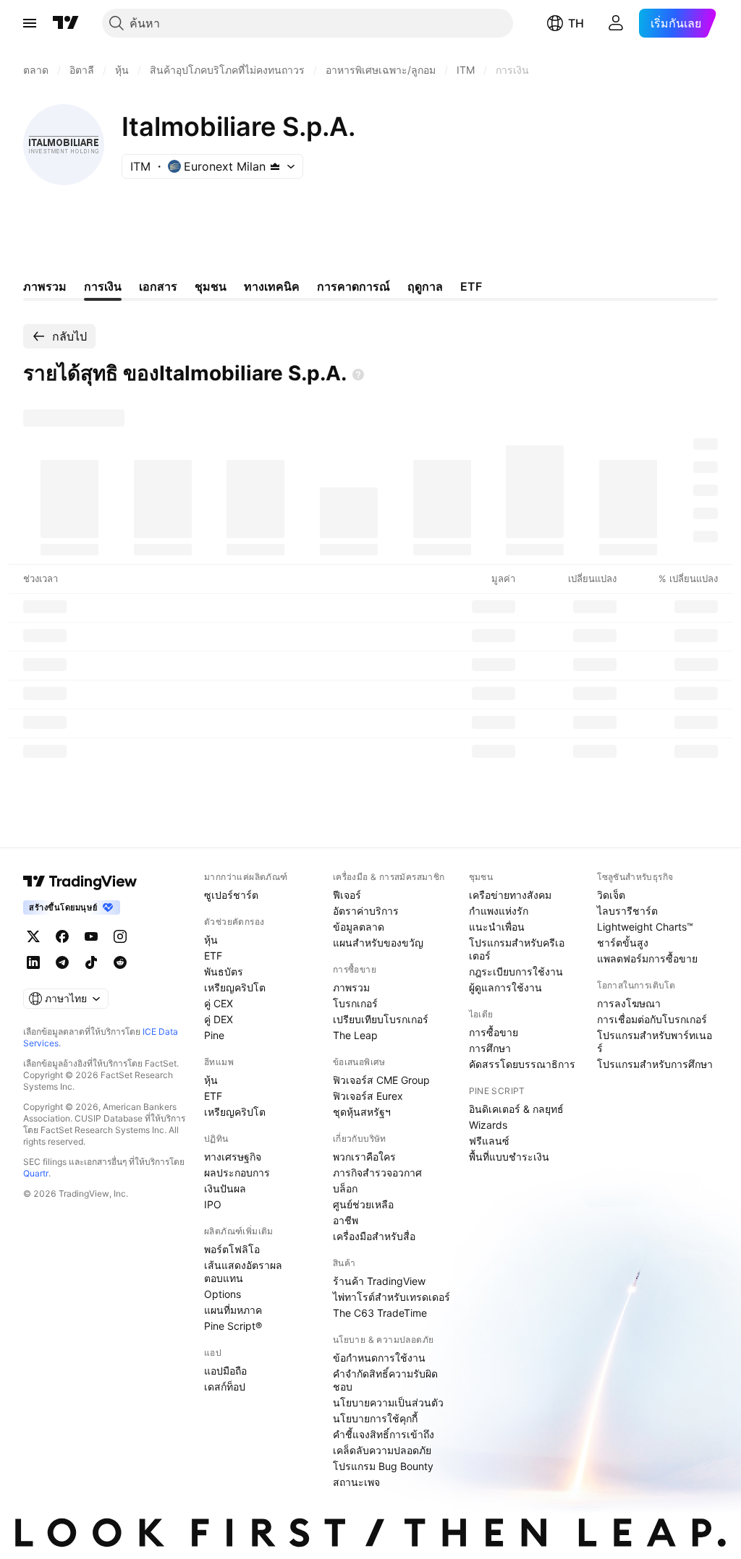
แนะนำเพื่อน (497, 927)
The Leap (355, 1035)
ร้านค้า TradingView (379, 1281)
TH (576, 23)
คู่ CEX (218, 1003)
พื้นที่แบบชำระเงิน (509, 1156)
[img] (274, 166)
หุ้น (211, 940)
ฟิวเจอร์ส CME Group (381, 1080)
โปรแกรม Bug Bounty (383, 1466)
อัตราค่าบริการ (366, 911)
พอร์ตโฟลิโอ (232, 1249)
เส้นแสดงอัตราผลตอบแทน (243, 1271)
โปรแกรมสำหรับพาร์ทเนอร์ (654, 1041)
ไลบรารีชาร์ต (627, 911)
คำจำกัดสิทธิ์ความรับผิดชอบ (385, 1380)
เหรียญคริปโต (235, 987)
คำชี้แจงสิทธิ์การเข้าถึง (383, 1434)
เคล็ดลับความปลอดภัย (382, 1450)
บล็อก (345, 1188)
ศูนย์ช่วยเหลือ (363, 1204)
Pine (214, 1035)
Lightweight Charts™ (645, 927)
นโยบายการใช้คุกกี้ (375, 1418)
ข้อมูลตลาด (358, 927)
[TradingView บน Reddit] (120, 962)
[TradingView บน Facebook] (62, 936)
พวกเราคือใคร (364, 1156)
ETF (213, 955)
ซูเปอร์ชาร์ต (231, 895)
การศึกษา (490, 1048)
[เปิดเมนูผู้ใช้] (29, 23)
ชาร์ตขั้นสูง (622, 942)
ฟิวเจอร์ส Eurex (368, 1096)
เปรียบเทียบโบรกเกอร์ (380, 1019)
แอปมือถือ (225, 1370)
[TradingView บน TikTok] (91, 962)
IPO (212, 1204)
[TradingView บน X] (33, 936)
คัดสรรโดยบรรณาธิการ (522, 1064)
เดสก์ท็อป (224, 1386)
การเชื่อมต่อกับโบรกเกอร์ (652, 1019)
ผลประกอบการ (237, 1172)
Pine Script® (233, 1326)
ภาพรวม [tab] (45, 286)
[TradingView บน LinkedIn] (33, 962)
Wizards (488, 1125)
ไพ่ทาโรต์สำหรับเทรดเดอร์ (391, 1297)
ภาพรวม (351, 987)
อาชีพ (345, 1220)
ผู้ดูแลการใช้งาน (505, 987)
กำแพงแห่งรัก (498, 911)
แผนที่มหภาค (233, 1310)
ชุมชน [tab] (210, 286)
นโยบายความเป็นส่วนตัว (388, 1402)
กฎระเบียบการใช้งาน (516, 971)
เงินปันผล (225, 1188)
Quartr (35, 1173)
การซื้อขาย (493, 1032)
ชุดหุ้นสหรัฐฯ (362, 1112)
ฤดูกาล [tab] (425, 286)
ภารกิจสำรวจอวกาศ (377, 1172)
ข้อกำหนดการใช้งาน (379, 1357)
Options (222, 1294)
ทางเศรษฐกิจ (232, 1156)
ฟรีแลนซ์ (489, 1141)
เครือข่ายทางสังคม (510, 895)
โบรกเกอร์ (355, 1003)
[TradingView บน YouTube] (91, 936)
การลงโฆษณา (629, 1003)
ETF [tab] (471, 286)
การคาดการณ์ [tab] (353, 286)
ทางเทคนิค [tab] (272, 286)
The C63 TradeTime (380, 1313)
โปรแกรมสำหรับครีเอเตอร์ (516, 949)
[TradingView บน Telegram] (62, 962)
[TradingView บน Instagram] (120, 936)
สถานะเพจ (356, 1482)
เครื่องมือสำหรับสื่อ (374, 1236)
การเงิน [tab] (103, 286)
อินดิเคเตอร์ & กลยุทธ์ (516, 1109)
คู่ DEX (218, 1019)
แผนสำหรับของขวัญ (378, 942)
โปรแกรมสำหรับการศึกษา (655, 1064)
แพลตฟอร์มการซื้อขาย (647, 958)
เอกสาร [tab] (158, 286)
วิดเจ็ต (611, 895)
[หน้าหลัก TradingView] (66, 23)
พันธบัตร (223, 971)
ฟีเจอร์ (347, 895)
